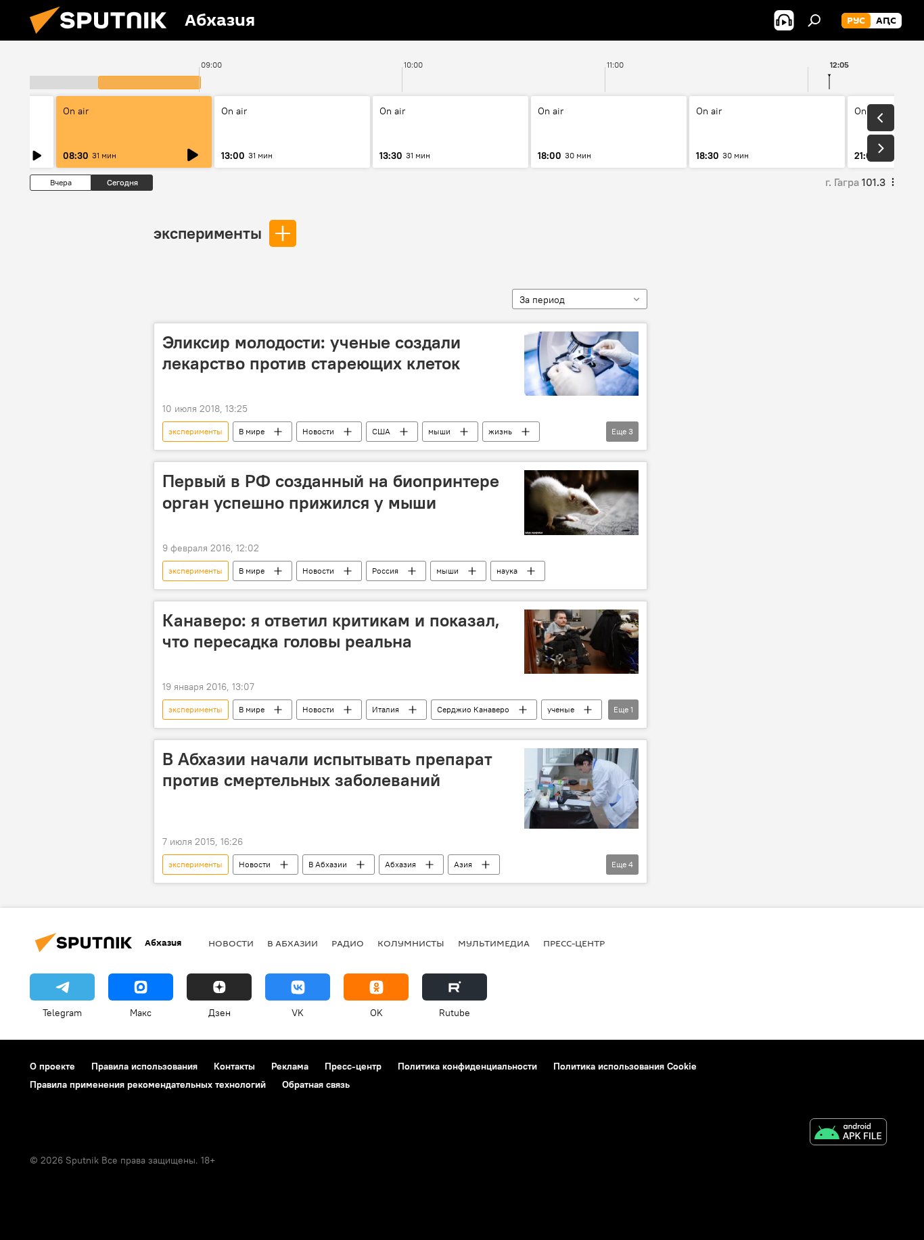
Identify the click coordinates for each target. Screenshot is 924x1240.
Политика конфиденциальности (467, 1066)
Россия (385, 571)
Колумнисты (410, 943)
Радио (347, 943)
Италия (385, 709)
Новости (318, 431)
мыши (439, 431)
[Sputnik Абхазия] (103, 37)
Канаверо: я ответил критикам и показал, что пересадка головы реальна (331, 631)
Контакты (234, 1066)
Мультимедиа (494, 943)
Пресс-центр (574, 943)
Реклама (289, 1066)
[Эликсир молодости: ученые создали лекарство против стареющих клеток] (581, 363)
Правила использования (144, 1066)
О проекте (52, 1066)
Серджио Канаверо (473, 709)
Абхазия (400, 864)
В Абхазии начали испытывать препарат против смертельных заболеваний (327, 769)
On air (76, 111)
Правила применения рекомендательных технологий (148, 1084)
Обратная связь (316, 1084)
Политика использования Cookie (625, 1066)
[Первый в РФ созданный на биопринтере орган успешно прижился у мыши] (581, 502)
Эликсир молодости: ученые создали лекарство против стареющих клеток (311, 352)
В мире (251, 431)
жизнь (500, 431)
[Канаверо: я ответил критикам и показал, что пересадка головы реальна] (581, 642)
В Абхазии (327, 864)
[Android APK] (848, 1133)
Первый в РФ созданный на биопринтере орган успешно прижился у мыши (330, 491)
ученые (560, 709)
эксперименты (208, 233)
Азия (463, 864)
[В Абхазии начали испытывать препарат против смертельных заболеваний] (581, 788)
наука (506, 571)
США (381, 431)
